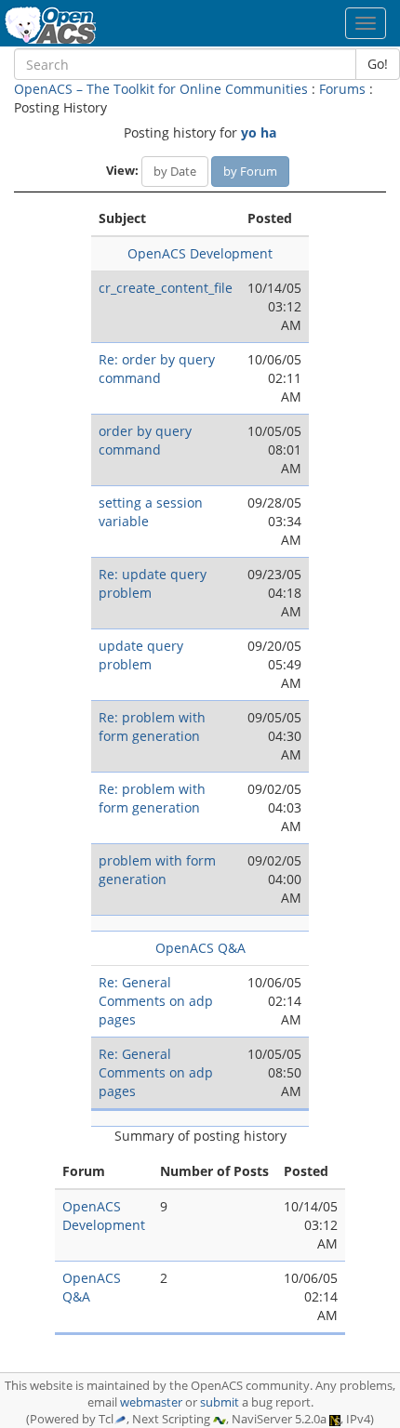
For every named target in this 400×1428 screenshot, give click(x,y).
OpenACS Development (200, 253)
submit (219, 1402)
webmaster (151, 1402)
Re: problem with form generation (152, 726)
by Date (174, 171)
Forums (342, 89)
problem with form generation (157, 870)
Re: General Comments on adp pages (156, 1000)
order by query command (145, 440)
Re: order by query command (157, 368)
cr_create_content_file (166, 288)
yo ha (258, 132)
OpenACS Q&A (200, 948)
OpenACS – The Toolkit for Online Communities (161, 89)
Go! (377, 64)
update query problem (141, 655)
